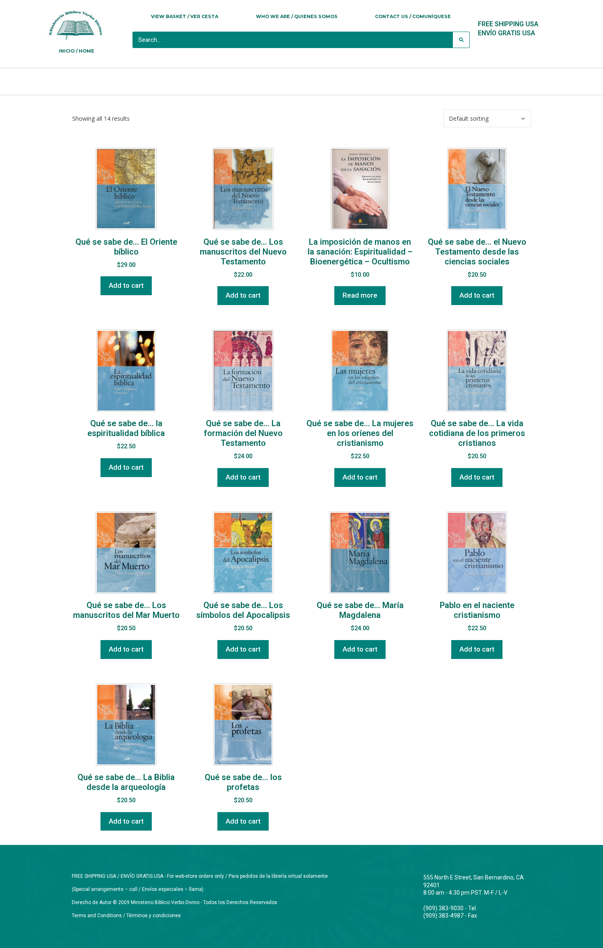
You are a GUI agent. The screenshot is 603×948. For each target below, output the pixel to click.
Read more (360, 295)
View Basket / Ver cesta (184, 16)
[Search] (461, 40)
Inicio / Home (76, 51)
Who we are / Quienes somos (297, 16)
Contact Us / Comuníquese (413, 16)
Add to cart (126, 285)
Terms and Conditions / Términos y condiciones (126, 915)
